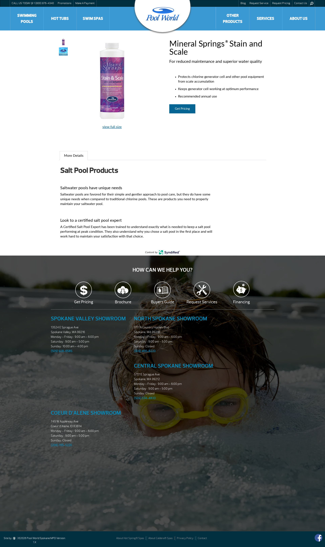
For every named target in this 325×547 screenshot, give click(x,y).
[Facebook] (318, 538)
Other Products (232, 18)
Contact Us (300, 3)
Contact (202, 538)
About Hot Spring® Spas (130, 538)
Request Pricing (281, 3)
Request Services (202, 301)
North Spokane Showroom (170, 318)
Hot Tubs (60, 18)
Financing (241, 301)
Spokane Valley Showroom (88, 318)
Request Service (259, 3)
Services (265, 18)
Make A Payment (85, 3)
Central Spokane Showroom (173, 365)
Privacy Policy (185, 538)
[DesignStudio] (14, 538)
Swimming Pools (27, 18)
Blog (243, 3)
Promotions (64, 3)
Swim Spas (93, 18)
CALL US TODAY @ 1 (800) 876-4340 (33, 3)
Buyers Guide (162, 301)
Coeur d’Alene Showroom (86, 412)
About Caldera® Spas (160, 538)
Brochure (123, 301)
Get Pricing (182, 108)
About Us (299, 18)
